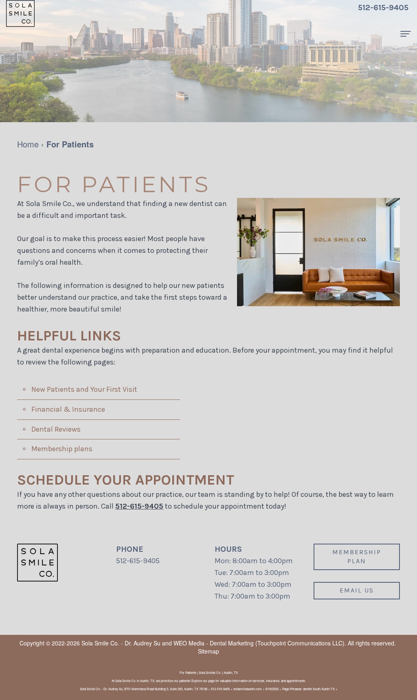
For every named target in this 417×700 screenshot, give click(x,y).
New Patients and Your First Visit (84, 389)
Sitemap (208, 651)
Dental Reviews (56, 429)
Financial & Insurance (68, 409)
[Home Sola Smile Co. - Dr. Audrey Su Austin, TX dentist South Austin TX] (20, 13)
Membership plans (61, 448)
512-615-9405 (139, 506)
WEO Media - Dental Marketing (213, 643)
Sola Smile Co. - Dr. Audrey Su (120, 643)
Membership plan (356, 556)
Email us (357, 590)
